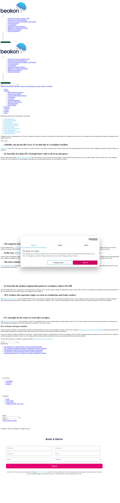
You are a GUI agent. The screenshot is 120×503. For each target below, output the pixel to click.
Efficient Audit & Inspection (19, 18)
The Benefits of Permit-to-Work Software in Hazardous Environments (23, 350)
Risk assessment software (11, 125)
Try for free (5, 42)
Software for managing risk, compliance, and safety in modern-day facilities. (25, 353)
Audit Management (9, 119)
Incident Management (16, 26)
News (6, 39)
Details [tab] (60, 245)
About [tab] (86, 245)
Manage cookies (59, 262)
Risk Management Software (12, 128)
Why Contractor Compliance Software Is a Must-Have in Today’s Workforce (25, 348)
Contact (7, 36)
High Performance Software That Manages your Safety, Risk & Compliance (31, 86)
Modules (7, 17)
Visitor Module (14, 31)
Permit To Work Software (18, 28)
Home (6, 15)
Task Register (13, 23)
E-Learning (12, 25)
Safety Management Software (12, 131)
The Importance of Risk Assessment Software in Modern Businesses (23, 351)
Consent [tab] (33, 245)
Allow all (85, 262)
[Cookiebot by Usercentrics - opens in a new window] (90, 239)
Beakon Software (5, 86)
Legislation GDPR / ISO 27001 (15, 404)
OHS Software (8, 122)
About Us (7, 34)
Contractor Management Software (22, 21)
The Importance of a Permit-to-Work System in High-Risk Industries (23, 347)
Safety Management (9, 130)
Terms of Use (9, 400)
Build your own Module (17, 20)
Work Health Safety (9, 133)
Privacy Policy (10, 402)
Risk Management (15, 29)
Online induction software (11, 124)
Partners (7, 37)
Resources (8, 33)
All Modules (9, 381)
